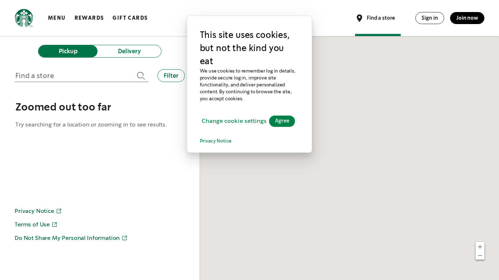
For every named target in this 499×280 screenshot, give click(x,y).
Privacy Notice (216, 141)
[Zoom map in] (480, 246)
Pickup (68, 51)
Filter (171, 75)
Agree (282, 121)
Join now (467, 18)
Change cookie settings (234, 121)
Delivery (129, 51)
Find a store (381, 17)
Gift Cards (130, 18)
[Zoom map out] (480, 255)
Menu (57, 18)
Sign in (430, 18)
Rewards (89, 18)
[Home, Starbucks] (24, 19)
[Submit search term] (140, 75)
